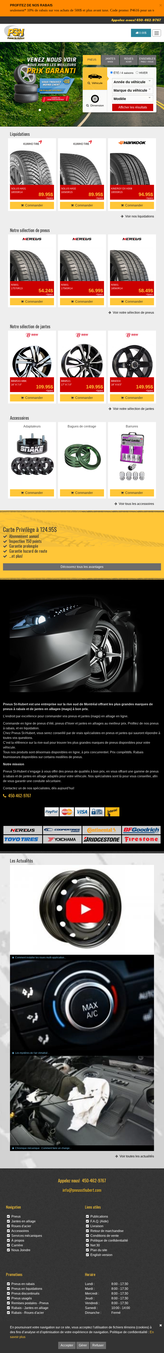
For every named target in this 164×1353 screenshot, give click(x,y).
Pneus (15, 1216)
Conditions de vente (104, 1235)
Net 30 (94, 1245)
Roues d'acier (20, 1226)
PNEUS (91, 59)
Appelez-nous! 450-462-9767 (136, 20)
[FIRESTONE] (141, 839)
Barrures (132, 445)
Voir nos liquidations (139, 216)
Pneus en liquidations (26, 1288)
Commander (33, 205)
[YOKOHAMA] (62, 839)
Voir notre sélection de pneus (132, 312)
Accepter (67, 1345)
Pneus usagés (21, 1298)
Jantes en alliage (23, 1221)
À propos (17, 1240)
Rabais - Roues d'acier (27, 1312)
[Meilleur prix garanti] (44, 80)
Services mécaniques (26, 1235)
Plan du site (98, 1250)
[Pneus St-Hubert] (14, 33)
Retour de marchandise (106, 1231)
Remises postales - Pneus (29, 1303)
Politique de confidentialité (108, 1240)
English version (100, 1255)
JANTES (110, 60)
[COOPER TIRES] (62, 830)
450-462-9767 (19, 795)
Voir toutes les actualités (136, 1156)
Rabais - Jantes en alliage (29, 1308)
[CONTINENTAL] (101, 830)
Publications (98, 1216)
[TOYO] (22, 839)
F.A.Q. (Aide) (98, 1221)
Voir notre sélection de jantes (132, 408)
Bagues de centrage (82, 445)
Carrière (16, 1245)
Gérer (83, 1345)
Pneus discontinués (24, 1293)
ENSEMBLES (147, 60)
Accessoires (19, 1231)
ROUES (128, 60)
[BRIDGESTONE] (101, 839)
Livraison (96, 1226)
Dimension (96, 105)
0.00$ (142, 32)
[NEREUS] (22, 830)
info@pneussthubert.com (82, 1190)
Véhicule (96, 83)
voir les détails (32, 166)
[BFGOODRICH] (141, 830)
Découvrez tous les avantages (82, 566)
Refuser (98, 1345)
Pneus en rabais (22, 1284)
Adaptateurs (32, 445)
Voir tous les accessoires (135, 503)
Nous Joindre (20, 1250)
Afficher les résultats (132, 107)
